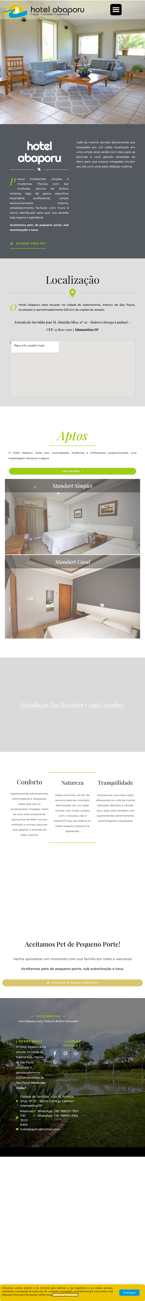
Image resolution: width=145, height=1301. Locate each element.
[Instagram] (65, 1053)
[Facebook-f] (54, 1053)
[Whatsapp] (76, 1053)
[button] (116, 9)
